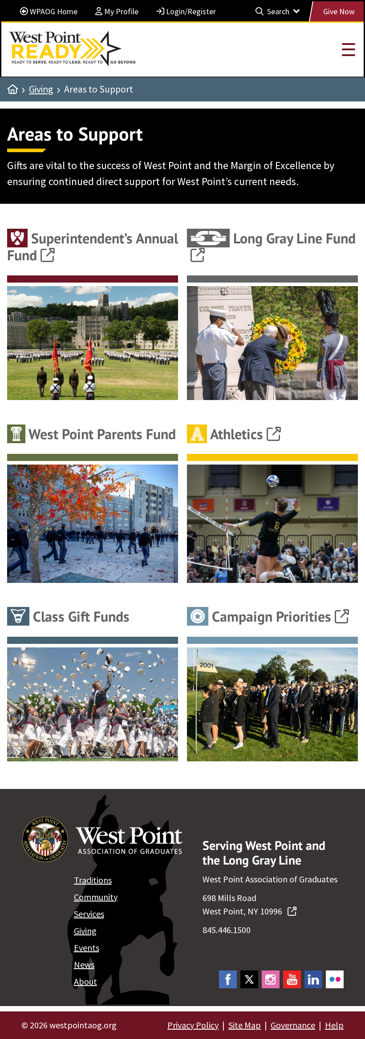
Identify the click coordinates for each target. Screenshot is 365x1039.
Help (334, 1025)
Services (89, 913)
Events (86, 947)
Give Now (339, 11)
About (85, 981)
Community (96, 896)
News (84, 964)
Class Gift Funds (79, 616)
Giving (41, 89)
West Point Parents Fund (100, 433)
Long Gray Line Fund (293, 238)
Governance (293, 1025)
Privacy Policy (193, 1025)
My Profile (120, 11)
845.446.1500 (227, 929)
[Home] (12, 89)
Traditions (93, 879)
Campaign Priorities (269, 616)
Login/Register (190, 11)
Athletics (235, 433)
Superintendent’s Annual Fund (92, 246)
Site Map (244, 1025)
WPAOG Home (52, 11)
